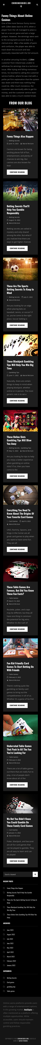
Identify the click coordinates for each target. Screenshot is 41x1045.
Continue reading (19, 173)
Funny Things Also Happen (20, 136)
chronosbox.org (21, 4)
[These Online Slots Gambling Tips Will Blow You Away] (20, 420)
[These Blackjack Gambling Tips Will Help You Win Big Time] (20, 345)
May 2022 (10, 947)
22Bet (31, 59)
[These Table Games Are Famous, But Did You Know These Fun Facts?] (20, 570)
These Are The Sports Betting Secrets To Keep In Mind (20, 289)
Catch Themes (23, 1041)
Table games (13, 598)
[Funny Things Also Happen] (20, 119)
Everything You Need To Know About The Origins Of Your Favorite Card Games (20, 513)
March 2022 (11, 956)
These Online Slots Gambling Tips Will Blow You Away (19, 440)
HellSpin (28, 1009)
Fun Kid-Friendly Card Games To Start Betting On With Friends (20, 666)
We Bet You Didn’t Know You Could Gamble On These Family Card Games (20, 822)
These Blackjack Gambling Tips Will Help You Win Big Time (20, 364)
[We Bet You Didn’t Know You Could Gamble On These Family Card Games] (20, 804)
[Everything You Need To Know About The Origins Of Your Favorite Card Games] (20, 495)
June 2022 (10, 943)
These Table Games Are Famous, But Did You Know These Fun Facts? (20, 590)
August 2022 (11, 934)
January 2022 (11, 965)
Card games (13, 521)
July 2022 (10, 939)
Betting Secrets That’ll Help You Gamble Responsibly (18, 209)
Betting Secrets (14, 141)
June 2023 (10, 930)
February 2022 (11, 961)
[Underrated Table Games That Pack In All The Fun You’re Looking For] (20, 728)
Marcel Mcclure (28, 144)
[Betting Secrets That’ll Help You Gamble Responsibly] (20, 191)
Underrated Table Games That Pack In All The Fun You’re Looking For (19, 749)
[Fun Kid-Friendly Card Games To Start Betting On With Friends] (20, 648)
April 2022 (10, 952)
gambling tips (14, 372)
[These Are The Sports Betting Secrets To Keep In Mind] (20, 269)
